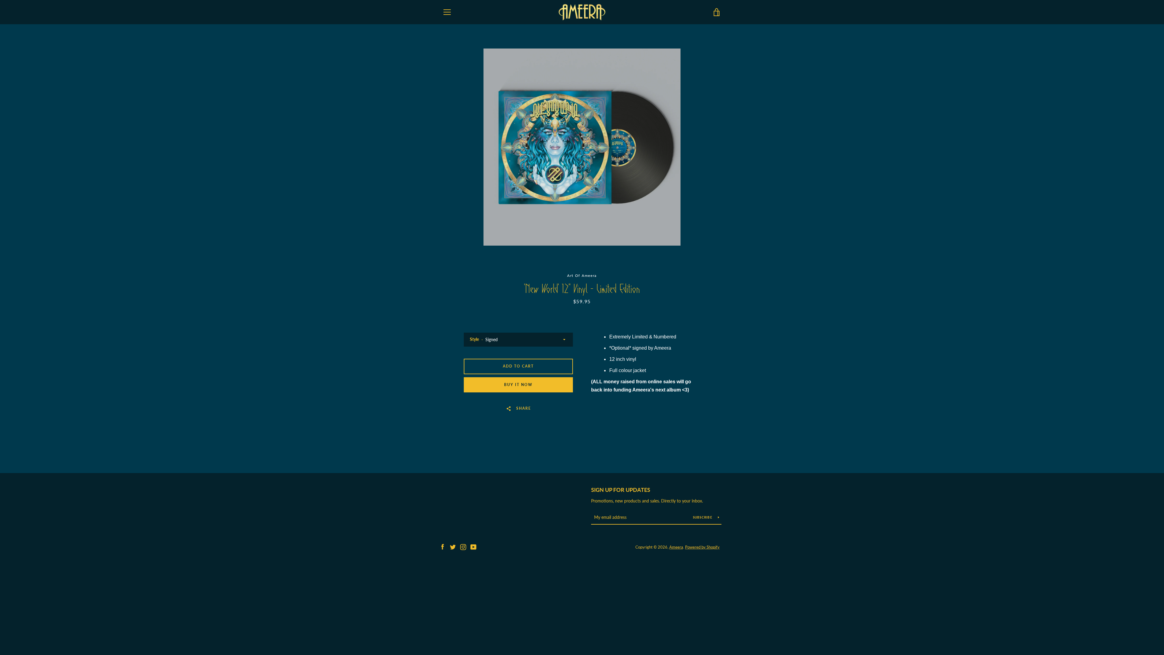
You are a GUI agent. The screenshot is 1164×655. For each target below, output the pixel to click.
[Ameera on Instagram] (463, 546)
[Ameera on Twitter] (453, 546)
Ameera (676, 547)
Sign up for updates (620, 489)
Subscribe (703, 517)
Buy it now (518, 384)
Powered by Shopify (702, 547)
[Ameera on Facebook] (443, 546)
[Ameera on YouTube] (473, 546)
